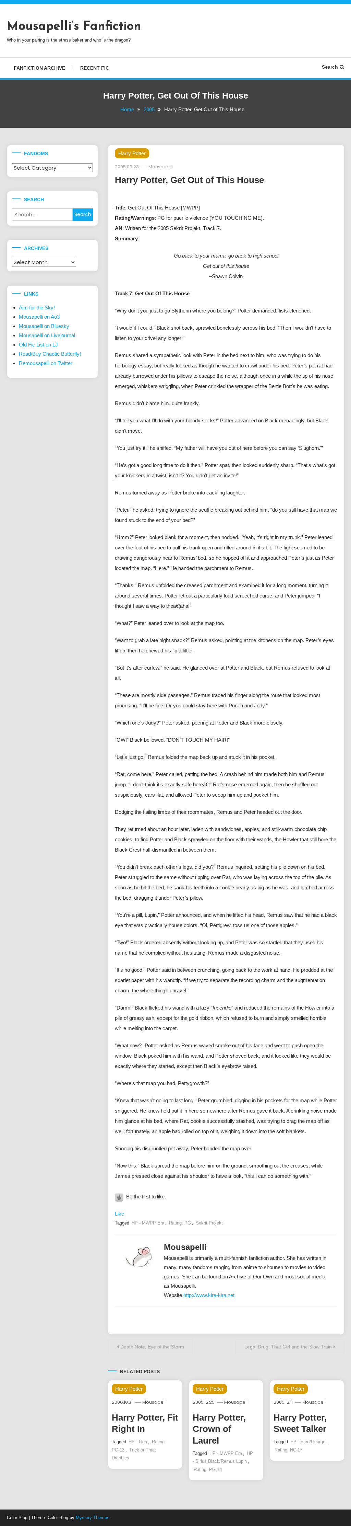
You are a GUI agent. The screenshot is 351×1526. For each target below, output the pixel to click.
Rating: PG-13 (208, 1469)
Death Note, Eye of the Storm (152, 1347)
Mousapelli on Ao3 (39, 317)
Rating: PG (180, 1223)
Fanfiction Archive (39, 68)
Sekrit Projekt (209, 1223)
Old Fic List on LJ (38, 345)
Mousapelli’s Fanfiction (74, 27)
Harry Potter (132, 153)
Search (330, 67)
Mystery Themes (92, 1517)
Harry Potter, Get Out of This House (189, 180)
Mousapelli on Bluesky (44, 326)
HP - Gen (138, 1441)
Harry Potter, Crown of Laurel (219, 1429)
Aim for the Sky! (37, 307)
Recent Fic (94, 68)
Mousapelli (160, 166)
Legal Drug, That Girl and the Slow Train (288, 1347)
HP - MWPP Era (148, 1223)
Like (119, 1214)
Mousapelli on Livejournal (47, 335)
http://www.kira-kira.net (208, 1295)
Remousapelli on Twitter (45, 363)
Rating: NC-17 (288, 1450)
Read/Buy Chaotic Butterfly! (50, 354)
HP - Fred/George (307, 1441)
